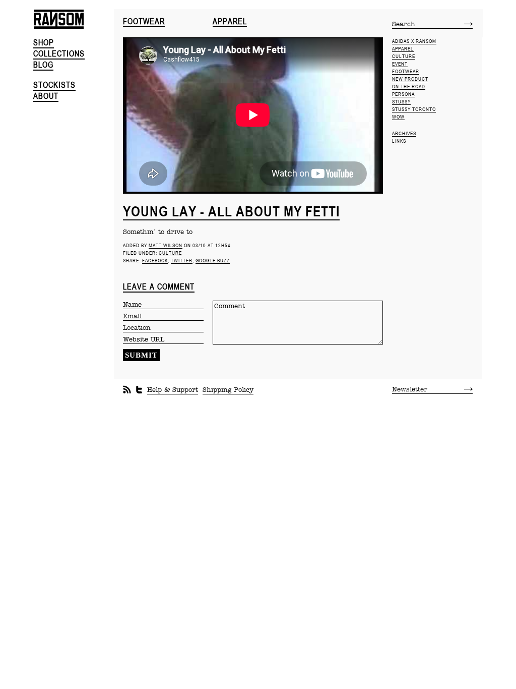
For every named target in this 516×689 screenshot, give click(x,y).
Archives (404, 133)
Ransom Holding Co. (73, 23)
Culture (170, 253)
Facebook (155, 260)
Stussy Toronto (414, 109)
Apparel (230, 21)
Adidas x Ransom (414, 41)
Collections (59, 54)
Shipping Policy (228, 390)
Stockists (54, 85)
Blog (43, 65)
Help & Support (172, 390)
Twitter (181, 260)
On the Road (408, 86)
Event (400, 64)
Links (399, 141)
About (45, 96)
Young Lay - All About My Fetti (231, 211)
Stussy (401, 101)
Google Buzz (213, 260)
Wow (398, 117)
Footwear (144, 21)
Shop (43, 42)
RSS (127, 389)
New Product (410, 79)
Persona (403, 94)
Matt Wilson (165, 245)
